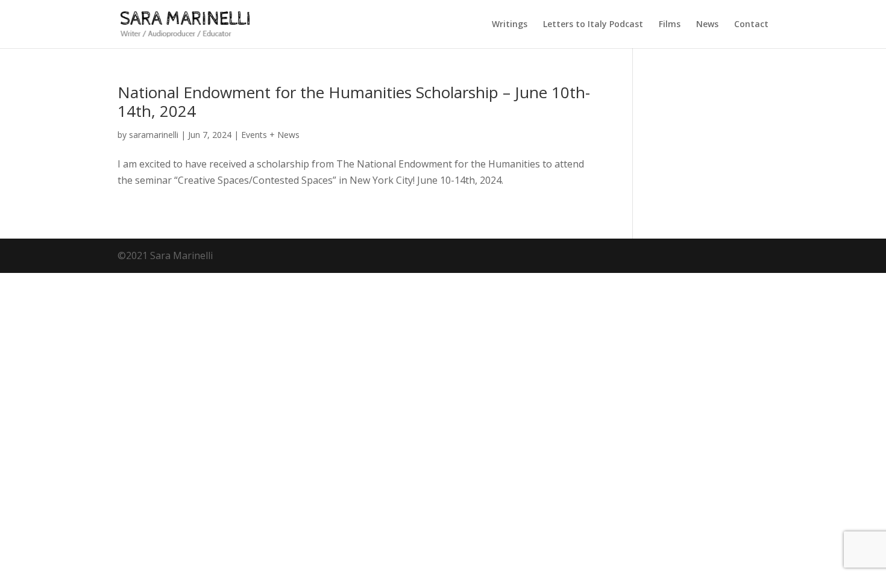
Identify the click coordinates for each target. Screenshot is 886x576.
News (707, 25)
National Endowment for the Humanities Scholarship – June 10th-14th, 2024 (354, 101)
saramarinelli (153, 134)
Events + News (270, 134)
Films (669, 25)
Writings (509, 25)
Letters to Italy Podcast (593, 25)
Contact (751, 25)
